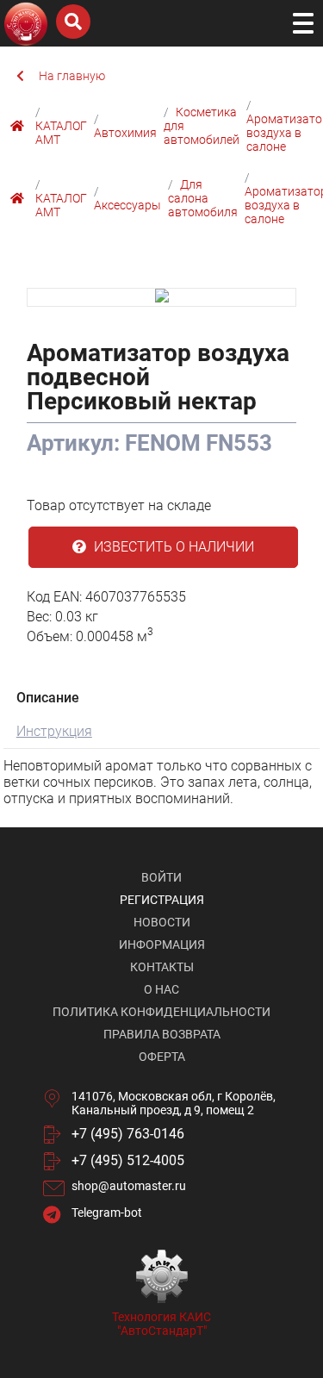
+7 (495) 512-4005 (127, 1160)
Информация (162, 944)
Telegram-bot (106, 1212)
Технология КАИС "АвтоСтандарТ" (161, 1323)
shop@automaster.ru (128, 1186)
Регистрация (162, 900)
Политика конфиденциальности (161, 1012)
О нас (161, 989)
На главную (72, 76)
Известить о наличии (172, 547)
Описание (47, 697)
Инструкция (54, 731)
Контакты (162, 967)
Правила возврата (162, 1034)
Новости (162, 922)
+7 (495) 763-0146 (127, 1133)
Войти (161, 877)
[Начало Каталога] (19, 126)
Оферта (162, 1056)
